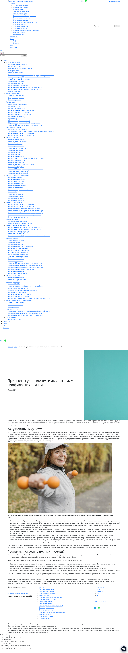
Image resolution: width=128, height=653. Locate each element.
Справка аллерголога (15, 194)
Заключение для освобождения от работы (22, 290)
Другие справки (18, 35)
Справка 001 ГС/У (14, 106)
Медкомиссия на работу (16, 117)
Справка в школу (14, 242)
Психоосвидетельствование (18, 217)
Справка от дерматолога (16, 179)
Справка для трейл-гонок (16, 161)
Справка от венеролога (16, 198)
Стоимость (14, 37)
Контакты (13, 47)
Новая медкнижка (14, 92)
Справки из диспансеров (21, 18)
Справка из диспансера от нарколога (21, 133)
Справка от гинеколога (16, 184)
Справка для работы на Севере (18, 112)
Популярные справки (20, 5)
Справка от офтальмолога (17, 186)
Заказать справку (114, 1)
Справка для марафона (16, 156)
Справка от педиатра (15, 83)
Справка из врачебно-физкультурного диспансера (25, 213)
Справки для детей (19, 24)
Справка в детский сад (16, 240)
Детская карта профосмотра (18, 257)
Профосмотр (12, 119)
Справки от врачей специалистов (24, 16)
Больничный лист (19, 33)
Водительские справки (21, 12)
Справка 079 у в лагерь (16, 271)
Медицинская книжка (20, 7)
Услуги (12, 3)
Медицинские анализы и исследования (26, 30)
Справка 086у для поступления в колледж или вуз (25, 89)
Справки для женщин (20, 26)
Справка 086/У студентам (17, 234)
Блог (11, 45)
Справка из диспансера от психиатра (21, 135)
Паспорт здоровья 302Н (16, 108)
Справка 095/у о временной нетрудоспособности (25, 87)
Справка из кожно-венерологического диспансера (25, 211)
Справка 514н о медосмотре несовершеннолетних (25, 169)
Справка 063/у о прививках (17, 221)
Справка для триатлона (16, 146)
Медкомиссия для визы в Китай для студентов (24, 123)
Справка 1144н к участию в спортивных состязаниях (26, 158)
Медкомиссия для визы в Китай (19, 121)
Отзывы (16, 43)
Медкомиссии (18, 10)
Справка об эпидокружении (17, 273)
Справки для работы (20, 28)
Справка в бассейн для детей (18, 173)
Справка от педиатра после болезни (20, 190)
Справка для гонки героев (17, 148)
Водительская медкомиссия (17, 64)
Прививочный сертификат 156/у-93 (20, 69)
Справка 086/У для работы (17, 292)
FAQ (14, 41)
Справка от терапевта (15, 73)
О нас (12, 39)
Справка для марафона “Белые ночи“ (21, 165)
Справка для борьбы (15, 144)
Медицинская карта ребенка (18, 85)
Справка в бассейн (14, 66)
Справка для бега (14, 154)
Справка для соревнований (17, 142)
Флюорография (13, 71)
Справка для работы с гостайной (19, 115)
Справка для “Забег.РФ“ (16, 163)
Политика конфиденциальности (19, 593)
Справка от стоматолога (16, 181)
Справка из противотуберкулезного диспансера (24, 209)
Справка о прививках (20, 20)
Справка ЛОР (12, 192)
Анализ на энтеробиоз (16, 303)
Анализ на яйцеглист (15, 305)
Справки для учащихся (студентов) (25, 22)
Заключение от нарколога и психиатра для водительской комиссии (31, 75)
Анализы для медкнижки (16, 96)
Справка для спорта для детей (18, 171)
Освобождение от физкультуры (19, 79)
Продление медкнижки (16, 98)
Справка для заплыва (15, 150)
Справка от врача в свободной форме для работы (25, 286)
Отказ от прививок (12, 219)
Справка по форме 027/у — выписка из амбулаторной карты (29, 77)
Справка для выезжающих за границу (21, 110)
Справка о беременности (17, 280)
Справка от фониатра (15, 196)
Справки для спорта (20, 14)
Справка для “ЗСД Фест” (16, 167)
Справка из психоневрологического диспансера (24, 215)
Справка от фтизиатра (16, 81)
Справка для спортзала (16, 140)
